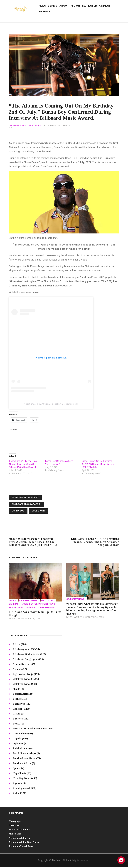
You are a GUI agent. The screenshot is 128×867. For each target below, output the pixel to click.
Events (17, 698)
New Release (16, 607)
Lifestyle (18, 718)
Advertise (14, 825)
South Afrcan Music (24, 758)
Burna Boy (18, 511)
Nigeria (31, 607)
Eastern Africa (21, 693)
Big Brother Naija (23, 674)
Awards (17, 669)
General (14, 604)
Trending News (47, 607)
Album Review (21, 664)
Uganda (17, 783)
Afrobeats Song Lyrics (26, 659)
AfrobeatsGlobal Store (21, 846)
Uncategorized (21, 788)
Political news (20, 748)
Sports (16, 768)
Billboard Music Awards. (26, 504)
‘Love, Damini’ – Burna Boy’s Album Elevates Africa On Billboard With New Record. (23, 464)
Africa (12, 600)
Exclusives (35, 126)
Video (16, 793)
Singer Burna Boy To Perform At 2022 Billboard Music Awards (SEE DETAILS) (98, 464)
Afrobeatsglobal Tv (19, 838)
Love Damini (38, 511)
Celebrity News (17, 126)
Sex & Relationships (24, 753)
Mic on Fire (15, 833)
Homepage (15, 821)
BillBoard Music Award (25, 497)
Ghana (16, 713)
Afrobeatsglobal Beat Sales (24, 842)
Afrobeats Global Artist (26, 654)
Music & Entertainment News (38, 604)
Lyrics (16, 723)
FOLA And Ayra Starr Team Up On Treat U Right (35, 613)
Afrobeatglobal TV (23, 649)
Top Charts (19, 773)
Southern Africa (22, 763)
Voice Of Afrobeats (19, 829)
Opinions (18, 743)
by (52, 126)
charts (16, 689)
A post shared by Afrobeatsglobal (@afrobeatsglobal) (51, 404)
